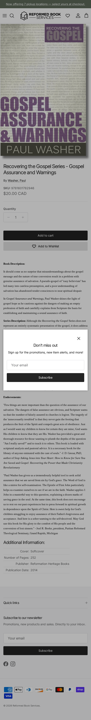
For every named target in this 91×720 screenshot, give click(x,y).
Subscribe (45, 377)
